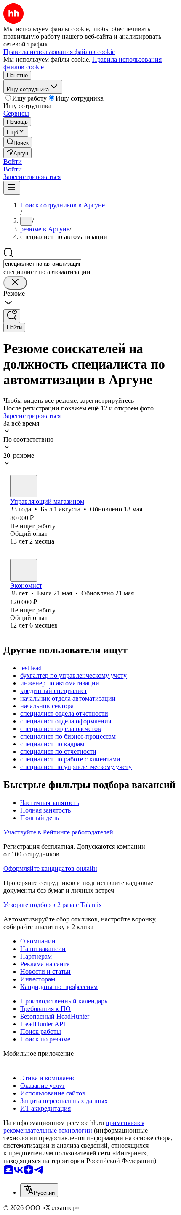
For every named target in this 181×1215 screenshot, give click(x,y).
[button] (12, 161)
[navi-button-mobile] (11, 188)
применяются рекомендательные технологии (73, 1126)
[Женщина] (23, 570)
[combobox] (42, 263)
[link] (17, 142)
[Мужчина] (23, 486)
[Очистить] (15, 283)
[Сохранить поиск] (11, 316)
